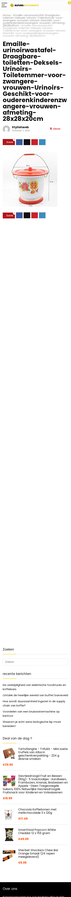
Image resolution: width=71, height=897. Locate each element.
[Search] (52, 5)
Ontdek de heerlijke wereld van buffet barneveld (35, 695)
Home (7, 15)
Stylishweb (20, 127)
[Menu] (4, 5)
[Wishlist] (59, 5)
